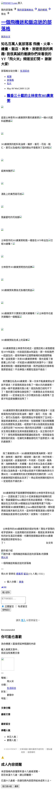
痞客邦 (19, 574)
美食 (21, 582)
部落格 (10, 80)
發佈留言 (6, 610)
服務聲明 (31, 752)
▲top (3, 587)
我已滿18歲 (7, 786)
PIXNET (13, 749)
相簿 (9, 76)
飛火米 (4, 557)
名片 (9, 83)
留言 (26, 574)
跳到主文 (5, 36)
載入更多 (6, 592)
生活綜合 (24, 71)
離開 (16, 786)
